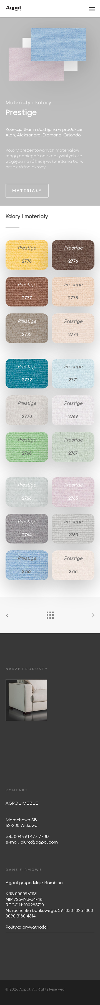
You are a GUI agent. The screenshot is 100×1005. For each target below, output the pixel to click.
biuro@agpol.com (39, 842)
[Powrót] (50, 613)
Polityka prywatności (27, 927)
